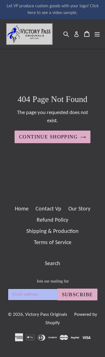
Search (52, 263)
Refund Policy (52, 220)
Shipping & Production (52, 231)
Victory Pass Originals (46, 314)
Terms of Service (52, 242)
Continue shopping (48, 137)
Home (22, 209)
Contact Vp (48, 209)
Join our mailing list (53, 281)
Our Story (79, 209)
